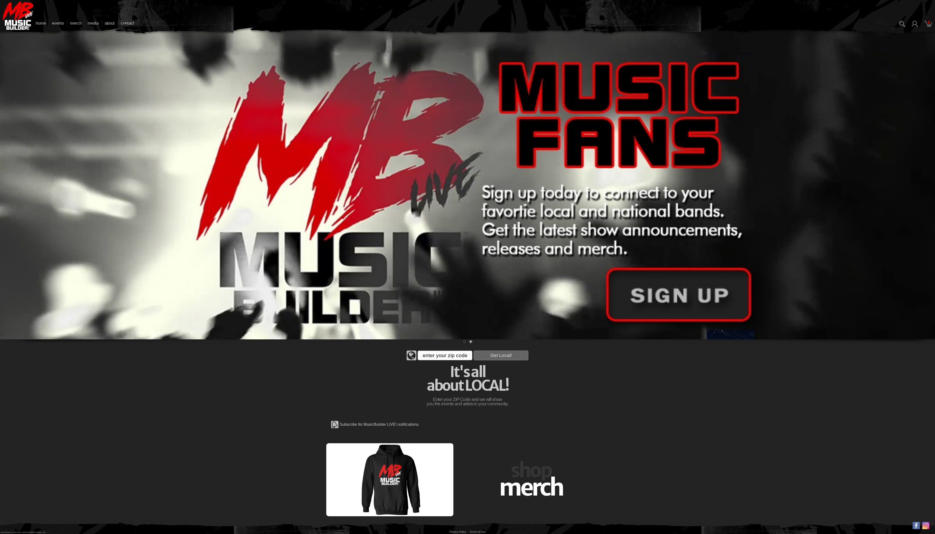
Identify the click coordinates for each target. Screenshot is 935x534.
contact (127, 23)
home (41, 23)
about (110, 23)
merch (76, 23)
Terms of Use (477, 531)
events (58, 23)
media (93, 23)
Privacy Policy (457, 531)
